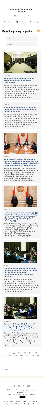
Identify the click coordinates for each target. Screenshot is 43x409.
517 (10, 356)
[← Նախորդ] (6, 353)
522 (38, 356)
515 (36, 353)
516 (5, 356)
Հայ (19, 15)
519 (21, 356)
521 (33, 356)
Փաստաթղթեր (35, 22)
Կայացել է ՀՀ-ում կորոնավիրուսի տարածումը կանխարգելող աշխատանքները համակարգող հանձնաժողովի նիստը (20, 109)
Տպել (6, 369)
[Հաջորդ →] (26, 358)
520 (27, 356)
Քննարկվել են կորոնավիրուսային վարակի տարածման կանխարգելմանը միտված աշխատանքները (19, 80)
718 (22, 358)
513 (24, 353)
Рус (24, 15)
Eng (15, 15)
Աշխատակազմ (21, 22)
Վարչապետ (8, 22)
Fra (28, 15)
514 (30, 353)
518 (16, 356)
